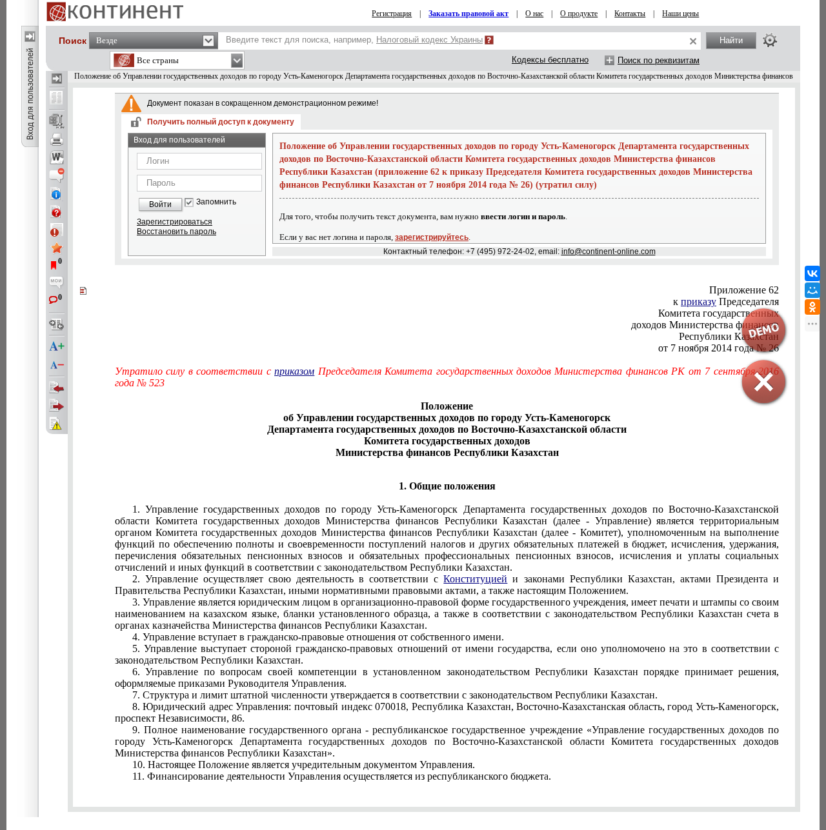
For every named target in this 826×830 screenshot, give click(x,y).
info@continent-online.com (608, 251)
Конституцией (475, 578)
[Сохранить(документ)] (57, 121)
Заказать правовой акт (468, 13)
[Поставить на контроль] (57, 229)
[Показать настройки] (770, 40)
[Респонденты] (57, 405)
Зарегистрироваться (174, 221)
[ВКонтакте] (812, 273)
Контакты (629, 13)
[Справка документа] (57, 211)
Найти (731, 40)
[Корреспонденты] (57, 387)
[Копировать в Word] (57, 157)
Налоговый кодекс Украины (429, 39)
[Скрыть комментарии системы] (57, 175)
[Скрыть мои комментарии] (57, 283)
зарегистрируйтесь (431, 237)
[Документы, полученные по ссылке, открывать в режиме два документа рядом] (57, 98)
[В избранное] (57, 247)
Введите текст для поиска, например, (354, 39)
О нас (534, 13)
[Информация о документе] (57, 193)
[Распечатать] (57, 139)
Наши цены (680, 13)
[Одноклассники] (812, 307)
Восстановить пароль (176, 231)
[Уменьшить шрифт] (57, 365)
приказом (294, 371)
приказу (698, 301)
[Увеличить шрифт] (57, 347)
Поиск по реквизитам (659, 60)
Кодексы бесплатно (550, 59)
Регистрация (392, 13)
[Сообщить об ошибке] (57, 423)
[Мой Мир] (812, 290)
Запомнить (216, 202)
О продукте (579, 13)
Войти (160, 204)
